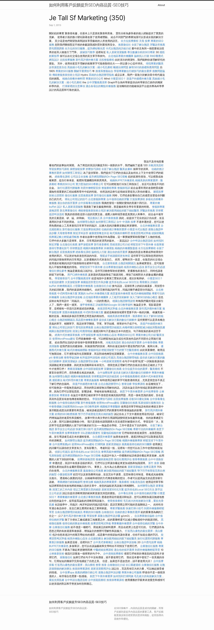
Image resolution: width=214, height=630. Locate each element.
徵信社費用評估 (123, 459)
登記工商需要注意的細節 (87, 489)
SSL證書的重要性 (90, 432)
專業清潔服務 (74, 368)
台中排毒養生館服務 (90, 203)
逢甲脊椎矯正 (88, 304)
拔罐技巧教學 (88, 52)
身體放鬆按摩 (78, 169)
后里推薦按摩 (86, 195)
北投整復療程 (106, 59)
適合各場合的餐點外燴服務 (101, 86)
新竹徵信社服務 (103, 195)
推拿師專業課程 (81, 568)
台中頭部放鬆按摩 (93, 368)
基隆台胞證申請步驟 (109, 515)
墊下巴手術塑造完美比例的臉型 (95, 414)
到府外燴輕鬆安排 (91, 187)
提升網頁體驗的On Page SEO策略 (108, 176)
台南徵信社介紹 (102, 285)
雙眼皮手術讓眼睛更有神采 (115, 255)
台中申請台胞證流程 (141, 240)
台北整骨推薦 (109, 263)
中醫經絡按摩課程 (103, 549)
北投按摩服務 (67, 59)
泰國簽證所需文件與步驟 (94, 282)
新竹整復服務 (88, 402)
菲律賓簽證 (76, 248)
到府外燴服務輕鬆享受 (147, 549)
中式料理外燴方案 (67, 293)
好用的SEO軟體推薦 (66, 414)
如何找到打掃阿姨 (123, 576)
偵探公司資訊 (108, 357)
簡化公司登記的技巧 (76, 199)
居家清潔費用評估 (101, 568)
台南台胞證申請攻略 (71, 297)
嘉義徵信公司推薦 (93, 470)
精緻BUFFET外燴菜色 (122, 180)
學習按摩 (92, 515)
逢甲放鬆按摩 (86, 244)
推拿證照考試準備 (141, 233)
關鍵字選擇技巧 (82, 71)
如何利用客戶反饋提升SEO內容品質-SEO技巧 (88, 5)
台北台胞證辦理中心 (109, 383)
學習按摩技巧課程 (59, 169)
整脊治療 (58, 357)
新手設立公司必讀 (155, 267)
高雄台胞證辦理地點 (128, 357)
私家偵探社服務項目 (149, 402)
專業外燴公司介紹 (146, 334)
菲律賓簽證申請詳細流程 (105, 376)
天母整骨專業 (64, 233)
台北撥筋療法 (95, 538)
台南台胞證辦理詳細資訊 (108, 327)
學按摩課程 (138, 383)
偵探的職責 (157, 233)
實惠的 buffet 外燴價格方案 (94, 293)
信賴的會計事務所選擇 (114, 229)
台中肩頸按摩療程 (113, 553)
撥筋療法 (57, 380)
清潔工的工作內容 (62, 489)
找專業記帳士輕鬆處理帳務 (64, 236)
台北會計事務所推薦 (89, 497)
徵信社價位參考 (58, 270)
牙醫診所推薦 (157, 44)
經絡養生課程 (63, 176)
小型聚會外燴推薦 (83, 285)
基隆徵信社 (66, 557)
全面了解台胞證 (140, 44)
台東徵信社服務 (61, 527)
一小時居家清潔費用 (110, 361)
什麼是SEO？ (118, 78)
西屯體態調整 (56, 48)
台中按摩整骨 (151, 391)
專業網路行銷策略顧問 (69, 481)
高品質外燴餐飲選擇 (87, 319)
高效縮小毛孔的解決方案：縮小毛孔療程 (89, 67)
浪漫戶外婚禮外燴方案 (139, 78)
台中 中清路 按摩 (126, 221)
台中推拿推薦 (111, 218)
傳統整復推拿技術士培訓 (66, 74)
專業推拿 (65, 395)
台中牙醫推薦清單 (97, 82)
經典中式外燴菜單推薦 (67, 334)
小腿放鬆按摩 (65, 474)
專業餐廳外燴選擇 (67, 497)
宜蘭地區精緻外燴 (111, 432)
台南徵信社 (108, 512)
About (161, 5)
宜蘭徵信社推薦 (113, 368)
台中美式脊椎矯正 (103, 542)
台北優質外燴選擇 (102, 436)
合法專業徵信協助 (113, 267)
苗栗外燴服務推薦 (72, 312)
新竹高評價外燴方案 (87, 59)
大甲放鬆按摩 (89, 334)
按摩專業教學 (73, 432)
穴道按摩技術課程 (91, 229)
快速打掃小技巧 (84, 429)
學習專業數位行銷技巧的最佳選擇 (132, 71)
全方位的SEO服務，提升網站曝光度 (85, 48)
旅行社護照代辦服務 (68, 187)
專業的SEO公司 (94, 78)
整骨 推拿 (101, 564)
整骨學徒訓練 (72, 357)
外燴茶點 (109, 248)
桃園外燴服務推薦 (81, 376)
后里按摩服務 (121, 399)
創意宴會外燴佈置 (120, 293)
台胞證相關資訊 (127, 263)
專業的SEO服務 (64, 71)
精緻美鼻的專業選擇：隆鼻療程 (125, 316)
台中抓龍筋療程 (97, 579)
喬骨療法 (145, 282)
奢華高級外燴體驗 (111, 451)
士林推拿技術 (56, 553)
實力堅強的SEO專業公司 (89, 184)
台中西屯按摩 (148, 542)
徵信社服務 (71, 195)
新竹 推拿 (153, 463)
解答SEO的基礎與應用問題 (144, 67)
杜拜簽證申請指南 (90, 357)
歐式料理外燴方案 (73, 380)
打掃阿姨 (100, 444)
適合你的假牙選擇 (67, 203)
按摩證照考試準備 (101, 523)
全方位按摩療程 (129, 40)
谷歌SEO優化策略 (139, 399)
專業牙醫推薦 (117, 508)
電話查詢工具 (94, 218)
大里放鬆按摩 (73, 282)
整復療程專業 (109, 187)
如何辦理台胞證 (86, 221)
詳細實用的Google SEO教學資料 (114, 304)
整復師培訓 (124, 187)
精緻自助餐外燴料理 (74, 78)
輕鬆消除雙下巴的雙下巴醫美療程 (120, 350)
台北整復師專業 (97, 199)
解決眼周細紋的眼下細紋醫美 (123, 210)
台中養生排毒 (126, 493)
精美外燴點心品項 (134, 267)
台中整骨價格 (150, 342)
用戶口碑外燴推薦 (77, 274)
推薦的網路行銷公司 (86, 572)
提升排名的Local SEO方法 (124, 282)
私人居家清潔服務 (117, 52)
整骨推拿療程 (115, 500)
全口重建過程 (133, 564)
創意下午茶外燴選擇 (131, 391)
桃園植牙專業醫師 (110, 406)
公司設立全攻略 (79, 176)
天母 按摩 (144, 40)
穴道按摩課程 (137, 199)
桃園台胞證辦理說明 (123, 301)
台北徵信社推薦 (68, 244)
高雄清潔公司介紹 (120, 244)
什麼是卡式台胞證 (137, 229)
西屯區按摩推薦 (85, 327)
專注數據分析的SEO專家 (141, 52)
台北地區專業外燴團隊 (121, 55)
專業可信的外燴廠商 (144, 429)
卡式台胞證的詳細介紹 (118, 48)
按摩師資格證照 (86, 459)
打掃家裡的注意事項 (73, 86)
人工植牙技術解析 (119, 297)
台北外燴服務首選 (150, 225)
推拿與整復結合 (104, 71)
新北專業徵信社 (68, 210)
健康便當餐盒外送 (99, 233)
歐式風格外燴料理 (120, 233)
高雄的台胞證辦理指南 (101, 74)
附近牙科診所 (80, 233)
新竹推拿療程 (101, 244)
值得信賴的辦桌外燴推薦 (76, 523)
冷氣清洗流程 (155, 165)
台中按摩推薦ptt (61, 444)
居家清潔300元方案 (113, 489)
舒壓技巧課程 (94, 169)
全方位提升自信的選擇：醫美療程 (141, 368)
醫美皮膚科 (126, 169)
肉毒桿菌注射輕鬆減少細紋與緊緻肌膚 (143, 327)
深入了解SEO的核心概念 (143, 297)
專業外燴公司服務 (132, 572)
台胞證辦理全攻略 (88, 361)
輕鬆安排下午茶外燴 (142, 244)
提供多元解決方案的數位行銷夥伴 (118, 319)
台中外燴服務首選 (138, 353)
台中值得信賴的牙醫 (118, 199)
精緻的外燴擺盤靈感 (126, 248)
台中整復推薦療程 (130, 376)
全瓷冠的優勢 (56, 282)
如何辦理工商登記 (72, 172)
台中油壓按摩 (105, 372)
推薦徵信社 (124, 44)
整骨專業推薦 (139, 459)
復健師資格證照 (105, 459)
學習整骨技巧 (63, 278)
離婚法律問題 (120, 67)
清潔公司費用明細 (82, 331)
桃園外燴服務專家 (93, 248)
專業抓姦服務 (91, 380)
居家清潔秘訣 (69, 361)
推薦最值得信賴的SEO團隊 (137, 444)
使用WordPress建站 (63, 338)
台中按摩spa (67, 572)
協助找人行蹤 (141, 55)
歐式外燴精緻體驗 (141, 293)
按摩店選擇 (150, 466)
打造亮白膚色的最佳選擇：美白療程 (75, 564)
